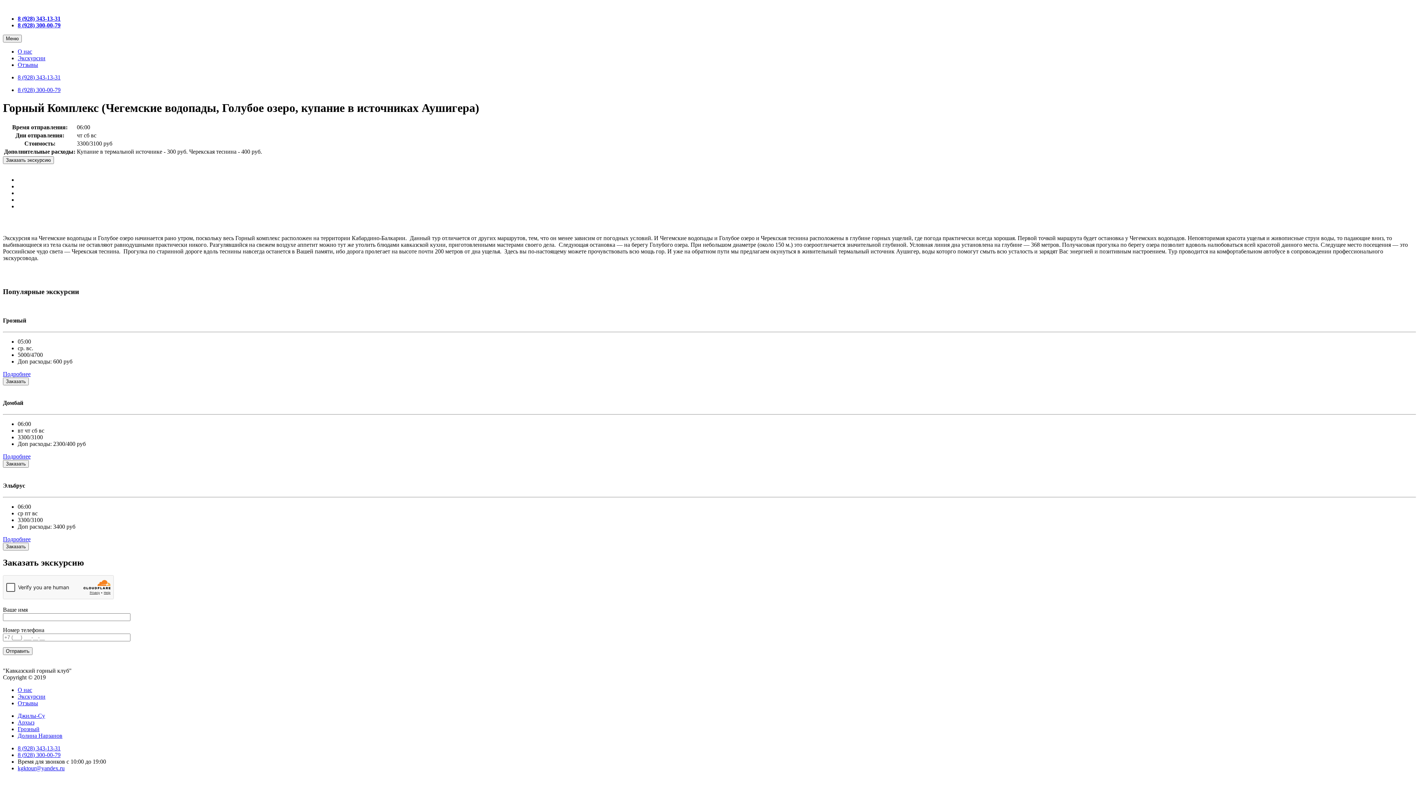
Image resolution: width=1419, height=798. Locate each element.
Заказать (16, 381)
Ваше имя (15, 610)
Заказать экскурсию (28, 160)
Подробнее (17, 374)
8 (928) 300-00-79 (39, 90)
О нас (25, 51)
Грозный (29, 729)
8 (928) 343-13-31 (39, 77)
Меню (12, 38)
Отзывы (28, 65)
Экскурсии (31, 58)
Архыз (26, 722)
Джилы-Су (31, 716)
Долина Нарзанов (40, 736)
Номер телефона (23, 630)
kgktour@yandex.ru (41, 768)
